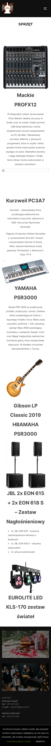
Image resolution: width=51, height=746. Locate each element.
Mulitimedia (25, 643)
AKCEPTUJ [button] (40, 741)
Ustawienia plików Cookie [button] (19, 741)
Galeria (25, 675)
